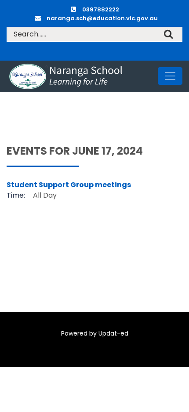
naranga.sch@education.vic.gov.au (102, 18)
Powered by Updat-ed (94, 333)
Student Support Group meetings (69, 185)
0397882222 (100, 9)
